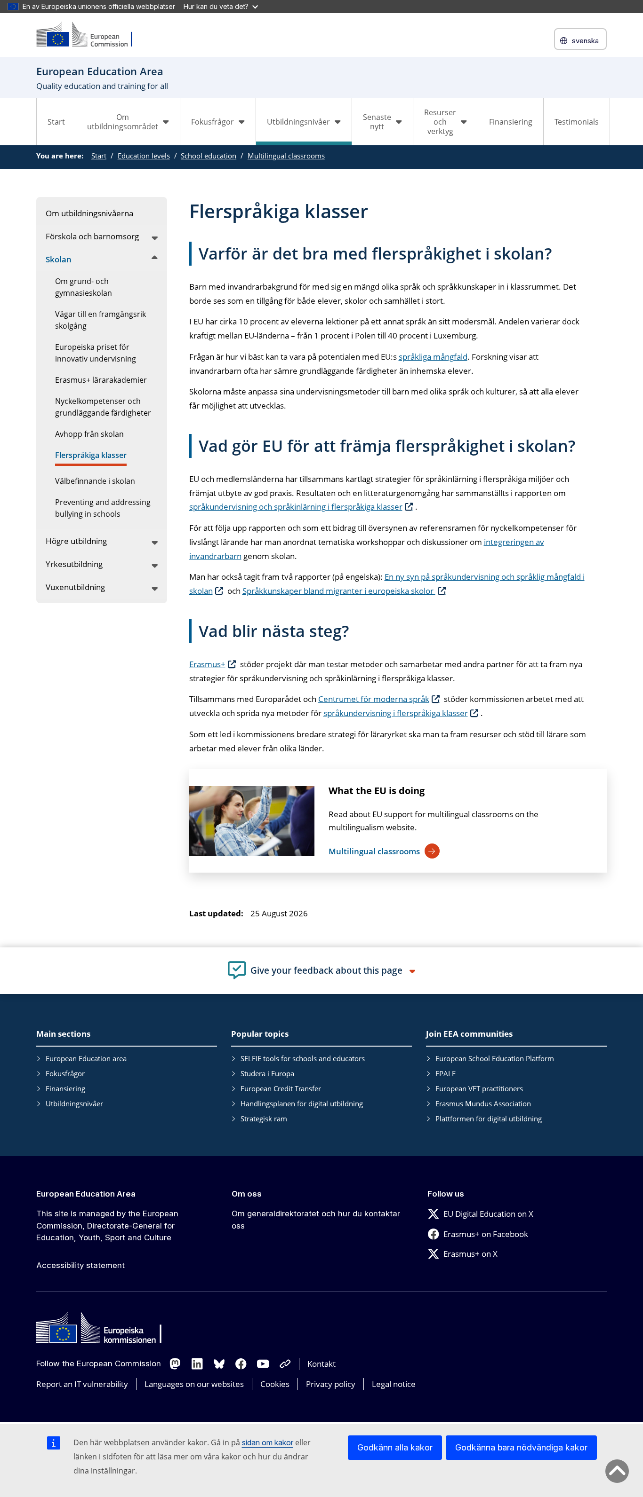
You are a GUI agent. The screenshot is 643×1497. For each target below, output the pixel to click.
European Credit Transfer (281, 1088)
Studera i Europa (267, 1073)
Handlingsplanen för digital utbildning (302, 1103)
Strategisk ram (264, 1118)
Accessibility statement (80, 1265)
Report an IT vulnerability (82, 1384)
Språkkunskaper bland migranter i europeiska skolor (338, 590)
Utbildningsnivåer (74, 1103)
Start (56, 122)
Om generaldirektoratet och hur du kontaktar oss (316, 1219)
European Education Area (86, 1193)
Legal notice (394, 1384)
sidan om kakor (267, 1442)
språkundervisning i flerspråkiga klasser (395, 713)
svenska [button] (585, 40)
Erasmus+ (207, 664)
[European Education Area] (90, 35)
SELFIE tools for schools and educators (303, 1058)
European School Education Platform (494, 1058)
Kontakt (321, 1363)
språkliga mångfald (433, 356)
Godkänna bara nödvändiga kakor (521, 1447)
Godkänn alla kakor (395, 1447)
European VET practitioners (479, 1088)
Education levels (144, 155)
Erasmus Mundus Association (483, 1103)
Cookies (274, 1384)
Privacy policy (330, 1384)
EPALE (445, 1073)
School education (208, 155)
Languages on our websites (194, 1384)
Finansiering (510, 122)
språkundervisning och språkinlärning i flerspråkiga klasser (295, 506)
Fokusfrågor (65, 1073)
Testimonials (577, 122)
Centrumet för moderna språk (373, 698)
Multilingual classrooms (286, 155)
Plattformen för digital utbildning (488, 1118)
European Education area (86, 1058)
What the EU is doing (377, 790)
